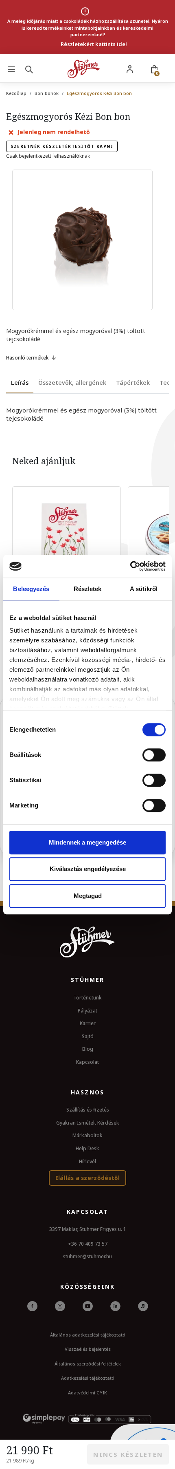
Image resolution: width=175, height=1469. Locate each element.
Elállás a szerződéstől (87, 1178)
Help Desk (87, 1148)
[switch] (154, 754)
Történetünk (87, 997)
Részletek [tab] (88, 588)
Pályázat (87, 1010)
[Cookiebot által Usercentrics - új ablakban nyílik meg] (130, 566)
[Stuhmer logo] (84, 69)
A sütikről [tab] (144, 588)
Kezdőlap (16, 93)
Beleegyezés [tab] (31, 588)
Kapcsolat (87, 1062)
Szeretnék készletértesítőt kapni (62, 146)
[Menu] (11, 69)
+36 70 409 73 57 (87, 1243)
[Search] (30, 69)
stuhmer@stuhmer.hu (87, 1256)
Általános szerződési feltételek (88, 1364)
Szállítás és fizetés (87, 1109)
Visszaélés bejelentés (88, 1349)
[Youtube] (88, 1305)
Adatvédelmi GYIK (87, 1393)
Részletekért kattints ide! (94, 44)
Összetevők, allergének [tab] (72, 382)
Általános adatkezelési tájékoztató (87, 1335)
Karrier (88, 1023)
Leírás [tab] (19, 382)
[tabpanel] (87, 415)
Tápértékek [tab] (133, 382)
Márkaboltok (87, 1135)
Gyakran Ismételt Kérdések (87, 1122)
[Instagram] (60, 1305)
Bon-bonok (47, 93)
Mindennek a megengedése (87, 842)
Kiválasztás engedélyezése (88, 868)
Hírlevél (87, 1161)
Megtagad (88, 895)
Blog (87, 1049)
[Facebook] (32, 1305)
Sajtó (88, 1036)
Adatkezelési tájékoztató (87, 1378)
